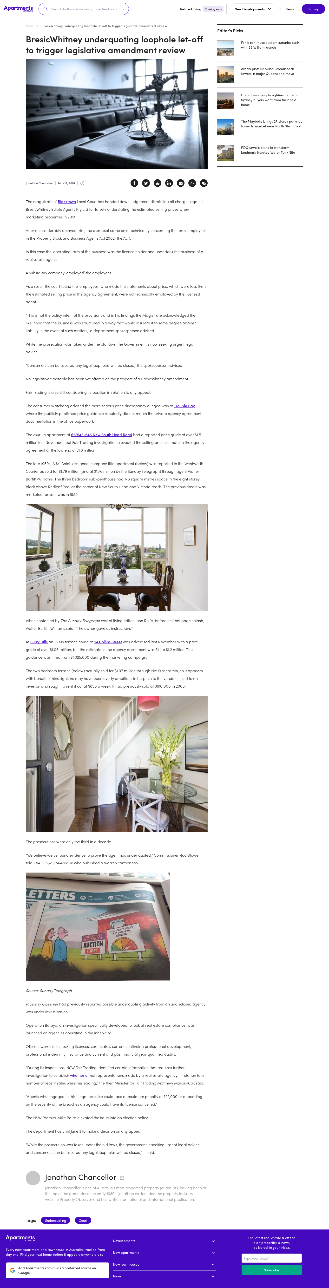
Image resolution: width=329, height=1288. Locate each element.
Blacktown (67, 201)
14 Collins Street (108, 641)
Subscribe (271, 1270)
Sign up (313, 9)
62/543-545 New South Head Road (101, 434)
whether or (79, 1075)
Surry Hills (39, 641)
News (29, 26)
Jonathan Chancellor (80, 1176)
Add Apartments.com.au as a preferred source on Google (57, 1270)
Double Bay (184, 405)
